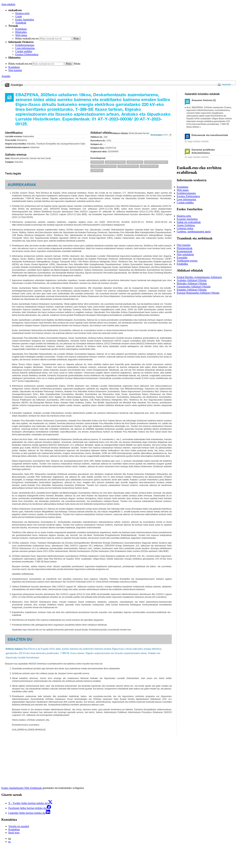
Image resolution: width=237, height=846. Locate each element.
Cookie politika (23, 51)
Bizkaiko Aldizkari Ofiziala (192, 283)
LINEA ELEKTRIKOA (115, 162)
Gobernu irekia (185, 228)
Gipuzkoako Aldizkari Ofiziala (193, 286)
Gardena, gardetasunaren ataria (194, 231)
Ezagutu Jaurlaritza (187, 219)
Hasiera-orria (22, 13)
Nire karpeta (15, 70)
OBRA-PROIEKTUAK (128, 166)
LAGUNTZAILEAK (149, 166)
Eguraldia (182, 257)
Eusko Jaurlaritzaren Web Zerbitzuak (21, 787)
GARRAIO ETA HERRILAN (103, 166)
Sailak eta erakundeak (189, 222)
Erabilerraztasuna (24, 45)
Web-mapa (21, 35)
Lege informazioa (186, 199)
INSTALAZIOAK (135, 162)
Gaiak (18, 16)
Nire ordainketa (185, 254)
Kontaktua (21, 28)
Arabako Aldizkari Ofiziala (191, 280)
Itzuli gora (13, 832)
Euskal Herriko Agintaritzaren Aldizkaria (199, 277)
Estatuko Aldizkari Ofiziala (191, 289)
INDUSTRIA (97, 162)
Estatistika (182, 263)
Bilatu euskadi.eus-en (27, 38)
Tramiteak (20, 22)
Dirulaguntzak (184, 248)
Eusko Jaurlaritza (24, 19)
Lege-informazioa (25, 48)
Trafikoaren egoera (187, 260)
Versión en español (18, 826)
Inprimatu (226, 84)
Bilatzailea (21, 32)
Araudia (5, 76)
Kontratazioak (184, 251)
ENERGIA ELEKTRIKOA (156, 162)
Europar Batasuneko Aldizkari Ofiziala (198, 292)
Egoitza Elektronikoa (26, 54)
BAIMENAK (97, 170)
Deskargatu (159, 135)
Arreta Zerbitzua (186, 225)
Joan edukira (8, 4)
